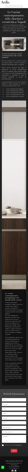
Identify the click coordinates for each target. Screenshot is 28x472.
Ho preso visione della (13, 445)
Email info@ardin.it (14, 468)
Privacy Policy (19, 445)
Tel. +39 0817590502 (14, 466)
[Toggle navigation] (25, 2)
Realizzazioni (15, 5)
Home (7, 5)
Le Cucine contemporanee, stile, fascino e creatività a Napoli (14, 6)
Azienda (10, 5)
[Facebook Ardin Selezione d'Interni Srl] (12, 471)
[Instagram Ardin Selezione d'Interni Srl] (15, 471)
